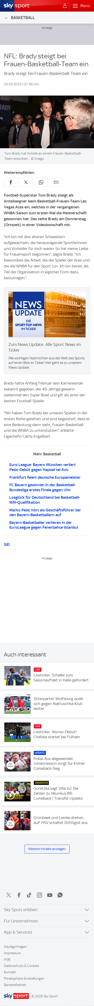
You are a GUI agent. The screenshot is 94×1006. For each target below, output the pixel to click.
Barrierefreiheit (15, 985)
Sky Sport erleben (21, 909)
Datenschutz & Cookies (21, 966)
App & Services (18, 932)
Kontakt (10, 972)
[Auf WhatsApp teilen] (41, 182)
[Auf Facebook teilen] (11, 182)
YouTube (50, 895)
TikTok (29, 895)
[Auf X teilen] (26, 182)
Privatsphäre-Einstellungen (24, 978)
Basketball (23, 17)
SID (7, 544)
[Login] (64, 6)
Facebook (19, 895)
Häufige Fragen (15, 947)
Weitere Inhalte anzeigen (47, 849)
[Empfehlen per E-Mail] (56, 182)
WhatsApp (60, 895)
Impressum (12, 953)
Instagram (39, 895)
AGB (7, 959)
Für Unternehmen (21, 921)
